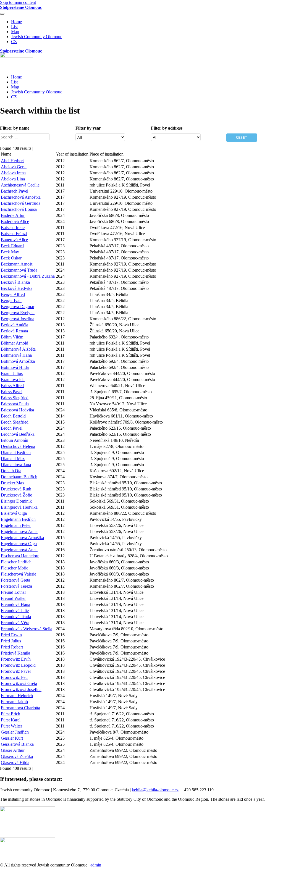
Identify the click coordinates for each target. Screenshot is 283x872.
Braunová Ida (13, 379)
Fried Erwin (11, 634)
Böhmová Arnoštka (18, 361)
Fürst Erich (10, 713)
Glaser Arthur (13, 750)
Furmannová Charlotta (20, 707)
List (14, 26)
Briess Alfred (12, 385)
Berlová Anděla (14, 324)
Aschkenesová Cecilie (20, 185)
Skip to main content (18, 2)
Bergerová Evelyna (18, 312)
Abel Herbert (12, 160)
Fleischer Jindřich (16, 562)
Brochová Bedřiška (18, 434)
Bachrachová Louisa (19, 209)
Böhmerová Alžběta (18, 349)
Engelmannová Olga (19, 543)
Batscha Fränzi (14, 233)
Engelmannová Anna (19, 531)
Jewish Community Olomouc (36, 36)
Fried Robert (12, 647)
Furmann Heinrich (17, 695)
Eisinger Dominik (16, 501)
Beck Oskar (11, 258)
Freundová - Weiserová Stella (26, 628)
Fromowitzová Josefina (21, 689)
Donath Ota (11, 470)
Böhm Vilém (12, 337)
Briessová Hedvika (17, 410)
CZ (14, 41)
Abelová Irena (13, 172)
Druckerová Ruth (16, 489)
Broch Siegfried (14, 422)
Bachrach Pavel (14, 191)
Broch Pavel (11, 428)
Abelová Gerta (14, 166)
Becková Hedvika (16, 288)
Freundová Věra (15, 622)
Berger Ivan (11, 300)
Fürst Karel (10, 720)
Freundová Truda (16, 616)
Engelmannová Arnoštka (22, 537)
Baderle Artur (13, 215)
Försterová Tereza (16, 586)
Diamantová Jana (16, 464)
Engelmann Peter (16, 525)
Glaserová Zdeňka (17, 756)
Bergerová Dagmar (17, 306)
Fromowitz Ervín (16, 659)
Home (16, 21)
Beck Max (10, 251)
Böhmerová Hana (16, 355)
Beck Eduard (12, 245)
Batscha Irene (13, 227)
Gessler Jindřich (15, 732)
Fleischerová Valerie (18, 574)
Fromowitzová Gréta (19, 683)
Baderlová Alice (15, 221)
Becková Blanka (15, 282)
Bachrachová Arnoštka (21, 197)
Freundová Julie (15, 610)
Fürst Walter (11, 726)
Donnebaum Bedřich (19, 476)
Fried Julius (11, 641)
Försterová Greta (15, 580)
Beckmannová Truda (19, 270)
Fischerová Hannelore (20, 555)
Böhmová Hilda (15, 367)
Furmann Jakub (14, 701)
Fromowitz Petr (14, 677)
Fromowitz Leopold (18, 665)
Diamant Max (13, 458)
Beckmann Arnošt (16, 264)
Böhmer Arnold (14, 343)
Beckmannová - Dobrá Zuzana (28, 276)
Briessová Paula (15, 403)
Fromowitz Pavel (16, 671)
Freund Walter (13, 598)
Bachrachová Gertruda (20, 203)
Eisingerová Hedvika (19, 507)
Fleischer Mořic (14, 568)
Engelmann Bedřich (18, 519)
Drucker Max (12, 482)
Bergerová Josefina (17, 318)
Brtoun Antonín (14, 440)
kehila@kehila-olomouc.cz (155, 789)
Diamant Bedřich (16, 452)
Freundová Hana (15, 604)
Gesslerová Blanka (17, 744)
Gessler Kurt (12, 738)
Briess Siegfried (14, 397)
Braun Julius (12, 373)
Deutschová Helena (18, 446)
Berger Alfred (13, 294)
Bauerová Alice (14, 239)
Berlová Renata (14, 331)
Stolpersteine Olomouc (21, 7)
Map (15, 31)
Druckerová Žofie (16, 495)
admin (95, 865)
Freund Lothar (13, 592)
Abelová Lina (13, 179)
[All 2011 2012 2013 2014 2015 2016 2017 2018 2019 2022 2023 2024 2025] (100, 138)
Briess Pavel (11, 391)
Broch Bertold (13, 416)
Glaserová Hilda (15, 762)
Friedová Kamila (15, 653)
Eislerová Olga (14, 513)
